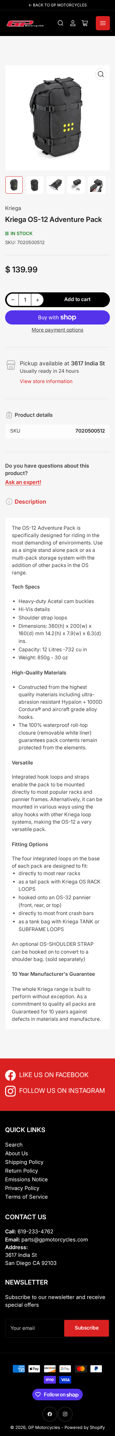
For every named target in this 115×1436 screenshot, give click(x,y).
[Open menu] (103, 23)
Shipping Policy (24, 1162)
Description (30, 501)
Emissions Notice (26, 1179)
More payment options (57, 330)
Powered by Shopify (85, 1427)
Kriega (13, 208)
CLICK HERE (33, 1074)
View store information (46, 381)
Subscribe (87, 1328)
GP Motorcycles (44, 1427)
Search (14, 1144)
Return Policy (21, 1170)
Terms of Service (26, 1197)
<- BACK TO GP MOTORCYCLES (57, 5)
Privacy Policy (22, 1188)
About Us (16, 1153)
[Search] (61, 23)
